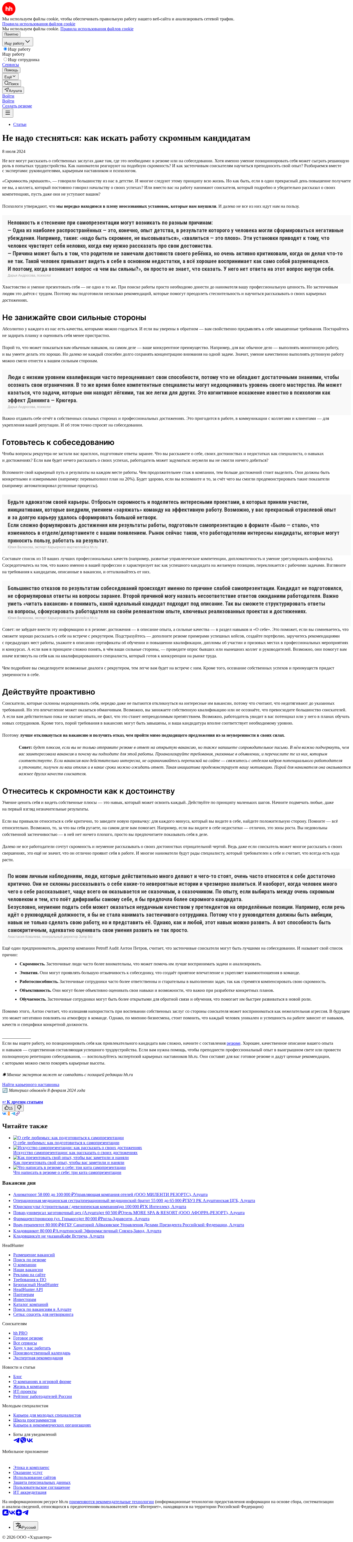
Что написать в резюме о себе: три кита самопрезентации (67, 1172)
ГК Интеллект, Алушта (164, 1206)
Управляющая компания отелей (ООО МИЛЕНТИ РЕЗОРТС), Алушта (141, 1194)
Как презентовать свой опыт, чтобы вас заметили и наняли (68, 1162)
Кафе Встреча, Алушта (82, 1236)
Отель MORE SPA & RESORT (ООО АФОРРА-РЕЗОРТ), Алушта (183, 1212)
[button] (8, 96)
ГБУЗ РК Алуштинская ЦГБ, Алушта (220, 1200)
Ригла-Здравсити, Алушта (125, 1218)
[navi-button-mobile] (7, 113)
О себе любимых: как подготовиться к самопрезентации (66, 1142)
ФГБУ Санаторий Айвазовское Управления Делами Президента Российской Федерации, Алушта (152, 1224)
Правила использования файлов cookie (96, 28)
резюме (233, 1043)
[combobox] (25, 1525)
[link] (11, 83)
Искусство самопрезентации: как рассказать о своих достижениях (75, 1152)
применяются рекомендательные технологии (111, 1501)
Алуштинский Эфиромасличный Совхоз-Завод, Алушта (108, 1230)
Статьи (19, 124)
